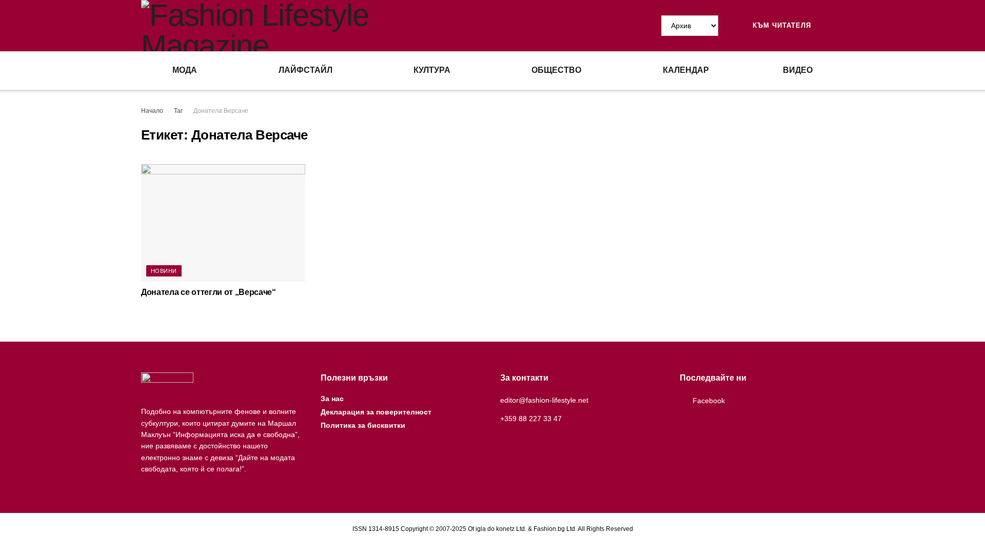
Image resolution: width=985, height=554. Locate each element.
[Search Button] (840, 25)
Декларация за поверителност (376, 412)
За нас (332, 398)
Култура (431, 70)
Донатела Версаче (220, 110)
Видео (798, 70)
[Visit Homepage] (317, 25)
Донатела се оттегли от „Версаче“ (208, 292)
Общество (556, 70)
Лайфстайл (305, 70)
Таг (178, 110)
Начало (152, 110)
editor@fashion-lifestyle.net (544, 400)
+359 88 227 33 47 (531, 418)
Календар (686, 70)
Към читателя (780, 25)
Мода (184, 70)
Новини (164, 271)
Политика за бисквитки (363, 425)
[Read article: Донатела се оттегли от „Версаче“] (223, 223)
